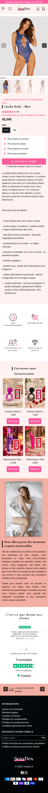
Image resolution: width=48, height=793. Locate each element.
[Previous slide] (22, 649)
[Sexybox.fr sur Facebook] (23, 773)
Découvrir (13, 421)
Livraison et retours (11, 716)
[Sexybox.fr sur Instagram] (26, 773)
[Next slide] (26, 649)
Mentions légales (10, 712)
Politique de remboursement (15, 722)
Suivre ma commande (12, 709)
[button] (44, 45)
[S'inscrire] (43, 738)
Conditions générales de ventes (17, 726)
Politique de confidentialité (14, 719)
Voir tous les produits (24, 374)
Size (4, 125)
